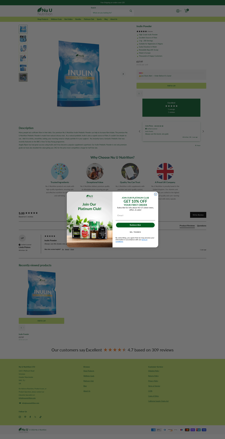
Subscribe (135, 225)
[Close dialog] (155, 194)
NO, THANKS (135, 232)
